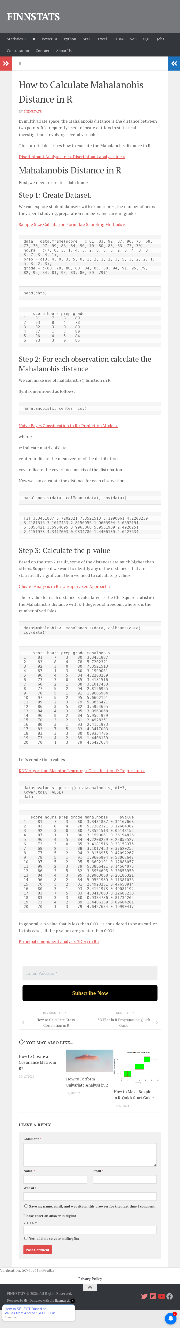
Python (70, 38)
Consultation (18, 50)
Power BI (49, 38)
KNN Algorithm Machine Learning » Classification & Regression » (82, 770)
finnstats (33, 111)
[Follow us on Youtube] (161, 1296)
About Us (63, 50)
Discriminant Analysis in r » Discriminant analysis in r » (72, 156)
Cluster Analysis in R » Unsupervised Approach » (64, 586)
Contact (42, 50)
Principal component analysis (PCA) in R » (59, 941)
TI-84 (118, 38)
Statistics (15, 38)
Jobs (160, 38)
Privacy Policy (90, 1278)
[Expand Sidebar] (6, 63)
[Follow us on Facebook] (169, 1296)
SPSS (87, 38)
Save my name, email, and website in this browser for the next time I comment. (92, 1206)
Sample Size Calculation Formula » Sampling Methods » (72, 224)
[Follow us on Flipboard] (153, 1296)
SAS (133, 38)
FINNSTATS (33, 16)
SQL (146, 38)
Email (98, 1170)
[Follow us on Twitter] (144, 1296)
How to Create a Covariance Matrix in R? (37, 1062)
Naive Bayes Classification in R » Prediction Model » (68, 425)
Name (29, 1170)
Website (29, 1188)
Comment (32, 1138)
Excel (102, 38)
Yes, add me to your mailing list (53, 1238)
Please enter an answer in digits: (49, 1215)
